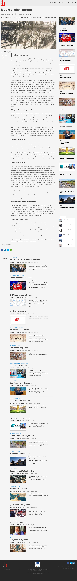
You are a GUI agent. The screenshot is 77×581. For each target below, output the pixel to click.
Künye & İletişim (61, 566)
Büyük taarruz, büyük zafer (68, 229)
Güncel (56, 2)
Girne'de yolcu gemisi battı (68, 239)
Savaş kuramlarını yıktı (67, 224)
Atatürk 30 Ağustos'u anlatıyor (68, 219)
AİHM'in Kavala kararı (67, 234)
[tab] (63, 217)
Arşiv (67, 566)
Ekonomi (64, 2)
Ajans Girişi (71, 566)
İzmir (3, 57)
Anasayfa (54, 566)
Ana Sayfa (50, 2)
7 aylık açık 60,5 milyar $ (67, 244)
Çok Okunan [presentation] (62, 216)
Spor (60, 2)
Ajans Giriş (71, 2)
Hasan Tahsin (5, 59)
